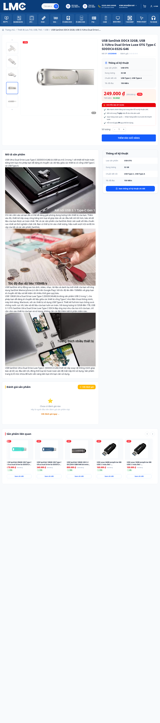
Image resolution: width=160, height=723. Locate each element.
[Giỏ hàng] (144, 6)
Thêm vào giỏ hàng (129, 138)
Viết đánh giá (88, 387)
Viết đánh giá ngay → (50, 414)
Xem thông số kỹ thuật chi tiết (132, 188)
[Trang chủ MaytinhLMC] (15, 6)
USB (46, 29)
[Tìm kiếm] (56, 6)
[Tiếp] (152, 434)
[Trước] (147, 434)
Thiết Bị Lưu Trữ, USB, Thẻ (30, 29)
